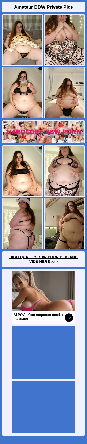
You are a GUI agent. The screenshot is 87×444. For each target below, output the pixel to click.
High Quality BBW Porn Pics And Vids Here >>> (43, 259)
